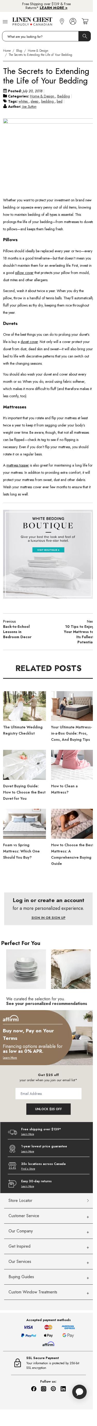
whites (24, 101)
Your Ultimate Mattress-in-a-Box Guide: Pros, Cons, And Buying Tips (71, 733)
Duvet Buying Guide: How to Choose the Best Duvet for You (24, 792)
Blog (19, 51)
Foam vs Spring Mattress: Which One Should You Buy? (21, 851)
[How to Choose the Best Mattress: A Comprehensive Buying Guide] (72, 824)
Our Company (21, 1231)
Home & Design (38, 51)
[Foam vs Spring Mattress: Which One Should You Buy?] (24, 824)
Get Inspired (19, 1246)
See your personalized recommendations (46, 1003)
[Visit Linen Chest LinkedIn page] (63, 1388)
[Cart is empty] (85, 21)
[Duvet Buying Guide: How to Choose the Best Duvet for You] (24, 765)
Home (7, 51)
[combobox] (46, 36)
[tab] (48, 1216)
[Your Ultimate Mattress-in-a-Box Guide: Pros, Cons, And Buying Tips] (72, 706)
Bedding (63, 96)
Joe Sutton (29, 106)
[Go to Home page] (34, 21)
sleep (35, 101)
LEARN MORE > (54, 7)
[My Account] (73, 21)
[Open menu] (5, 21)
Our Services (20, 1261)
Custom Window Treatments (33, 1292)
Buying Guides (21, 1277)
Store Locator (20, 1200)
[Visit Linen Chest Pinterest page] (53, 1388)
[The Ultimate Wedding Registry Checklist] (24, 706)
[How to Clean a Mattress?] (72, 765)
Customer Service (24, 1216)
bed (59, 101)
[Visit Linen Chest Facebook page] (33, 1388)
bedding (48, 101)
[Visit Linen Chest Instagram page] (43, 1388)
